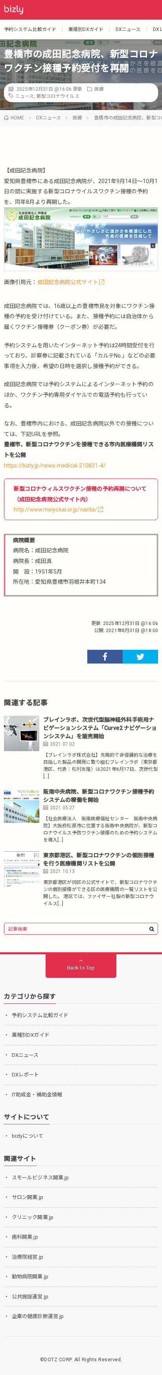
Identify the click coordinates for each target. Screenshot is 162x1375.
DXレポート (25, 1075)
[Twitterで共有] (140, 657)
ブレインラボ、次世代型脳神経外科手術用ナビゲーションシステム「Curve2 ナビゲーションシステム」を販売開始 (100, 728)
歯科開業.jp (25, 1237)
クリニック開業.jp (32, 1217)
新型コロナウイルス (58, 96)
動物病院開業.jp (30, 1277)
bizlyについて (27, 1136)
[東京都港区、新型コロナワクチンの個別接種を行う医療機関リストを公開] (21, 869)
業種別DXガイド (85, 29)
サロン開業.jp (27, 1197)
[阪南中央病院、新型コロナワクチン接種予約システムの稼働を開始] (21, 805)
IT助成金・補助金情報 (37, 1095)
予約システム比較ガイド (30, 29)
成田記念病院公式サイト (67, 282)
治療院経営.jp (27, 1257)
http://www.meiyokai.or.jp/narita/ (55, 509)
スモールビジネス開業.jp (40, 1178)
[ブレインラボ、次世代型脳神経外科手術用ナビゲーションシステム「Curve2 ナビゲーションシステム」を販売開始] (21, 733)
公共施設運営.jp (30, 1297)
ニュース (24, 96)
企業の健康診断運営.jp (38, 1316)
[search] (152, 929)
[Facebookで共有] (105, 657)
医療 (99, 89)
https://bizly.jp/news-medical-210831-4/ (55, 465)
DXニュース (128, 29)
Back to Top (81, 968)
